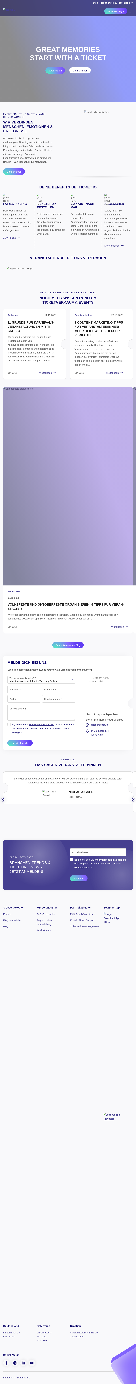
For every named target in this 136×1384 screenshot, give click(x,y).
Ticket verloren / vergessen (84, 926)
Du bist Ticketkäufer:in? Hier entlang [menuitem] (111, 3)
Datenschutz (23, 1377)
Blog (5, 926)
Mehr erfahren (80, 70)
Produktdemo (44, 930)
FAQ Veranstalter (12, 920)
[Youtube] (32, 1363)
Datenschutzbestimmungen (106, 859)
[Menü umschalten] (130, 11)
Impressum (9, 1377)
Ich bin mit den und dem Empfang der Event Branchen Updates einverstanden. (100, 863)
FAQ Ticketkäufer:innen (82, 914)
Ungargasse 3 (44, 1332)
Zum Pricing (9, 238)
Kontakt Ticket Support (82, 920)
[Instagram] (15, 1363)
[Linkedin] (23, 1363)
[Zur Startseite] (9, 11)
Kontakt (7, 914)
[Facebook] (6, 1363)
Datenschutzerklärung (41, 724)
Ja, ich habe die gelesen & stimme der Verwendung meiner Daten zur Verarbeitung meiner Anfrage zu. (43, 728)
